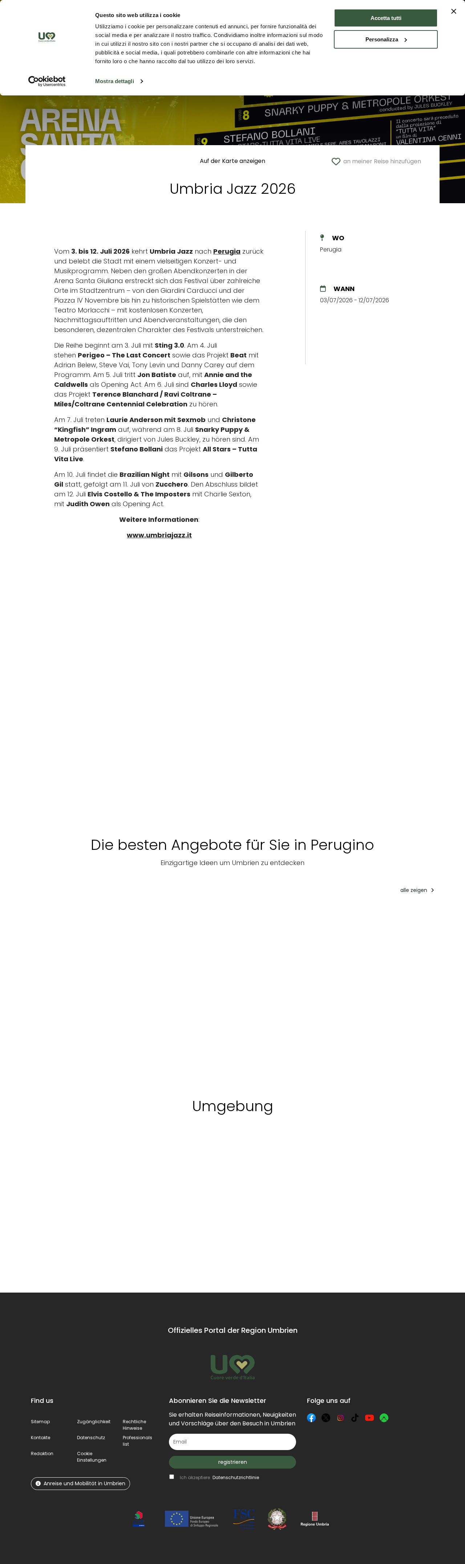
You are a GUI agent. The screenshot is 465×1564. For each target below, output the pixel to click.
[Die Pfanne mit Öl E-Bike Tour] (263, 993)
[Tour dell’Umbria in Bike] (133, 993)
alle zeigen (414, 890)
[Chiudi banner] (453, 11)
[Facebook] (311, 1417)
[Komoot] (384, 1417)
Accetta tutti (386, 18)
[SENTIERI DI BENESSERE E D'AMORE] (324, 993)
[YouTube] (369, 1417)
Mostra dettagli (114, 81)
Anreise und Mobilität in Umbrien (84, 1483)
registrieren (232, 1462)
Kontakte (40, 1437)
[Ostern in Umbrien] (392, 993)
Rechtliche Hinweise (134, 1424)
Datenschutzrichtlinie (236, 1477)
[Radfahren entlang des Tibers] (202, 993)
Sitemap (40, 1421)
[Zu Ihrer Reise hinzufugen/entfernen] (87, 914)
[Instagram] (340, 1417)
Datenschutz (91, 1437)
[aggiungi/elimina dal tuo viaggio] (104, 1154)
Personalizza (381, 39)
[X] (326, 1417)
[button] (91, 1456)
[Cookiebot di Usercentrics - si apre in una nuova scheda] (47, 81)
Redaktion (42, 1453)
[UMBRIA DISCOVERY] (62, 993)
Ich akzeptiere (219, 1477)
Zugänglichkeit (93, 1421)
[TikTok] (355, 1417)
